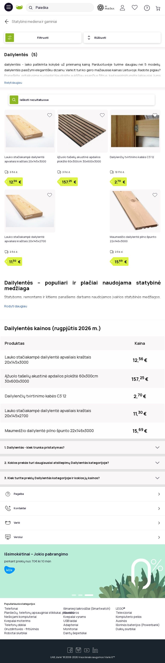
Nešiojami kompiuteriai (20, 617)
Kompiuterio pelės (129, 617)
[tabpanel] (82, 571)
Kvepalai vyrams (74, 617)
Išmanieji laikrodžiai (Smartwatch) (86, 608)
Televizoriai (124, 613)
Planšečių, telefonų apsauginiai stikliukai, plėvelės (39, 613)
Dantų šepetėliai (75, 633)
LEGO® (120, 608)
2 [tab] (80, 595)
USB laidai (70, 621)
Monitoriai (70, 629)
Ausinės (121, 621)
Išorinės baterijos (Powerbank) (138, 625)
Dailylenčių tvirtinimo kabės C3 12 (132, 157)
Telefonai (11, 608)
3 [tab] (89, 595)
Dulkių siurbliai (126, 629)
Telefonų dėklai (15, 625)
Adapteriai (70, 625)
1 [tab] (74, 595)
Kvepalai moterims (17, 621)
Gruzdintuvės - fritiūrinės (21, 629)
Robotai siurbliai (15, 633)
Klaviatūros (71, 613)
